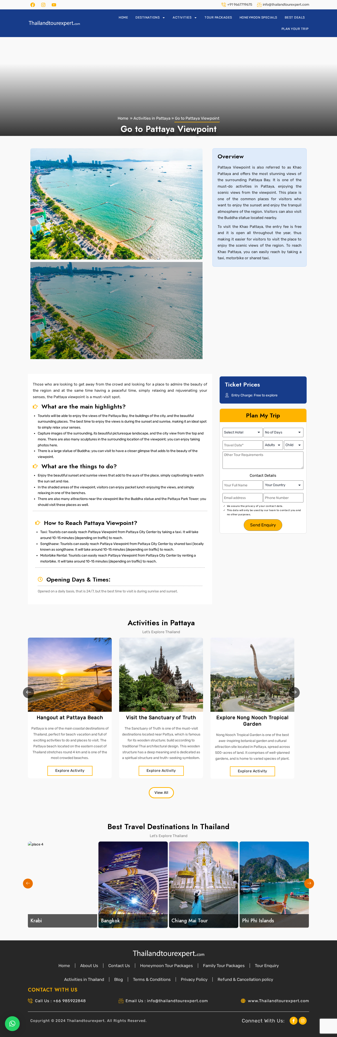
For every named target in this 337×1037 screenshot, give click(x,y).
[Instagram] (43, 4)
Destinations (147, 17)
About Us (89, 965)
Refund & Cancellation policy (245, 979)
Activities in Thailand (84, 979)
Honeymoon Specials (258, 17)
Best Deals (295, 17)
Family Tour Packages (224, 965)
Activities (182, 17)
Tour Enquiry (267, 965)
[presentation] (28, 692)
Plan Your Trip (295, 29)
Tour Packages (218, 17)
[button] (35, 203)
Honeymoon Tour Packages (166, 965)
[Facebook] (32, 4)
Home (123, 17)
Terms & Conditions (152, 979)
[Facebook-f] (294, 1021)
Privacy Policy (194, 979)
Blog (118, 979)
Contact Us (119, 965)
